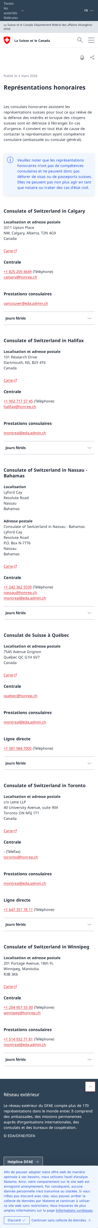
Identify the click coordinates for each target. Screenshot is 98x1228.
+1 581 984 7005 (18, 748)
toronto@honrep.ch (21, 857)
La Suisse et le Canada (32, 40)
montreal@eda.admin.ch (25, 432)
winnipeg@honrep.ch (22, 1012)
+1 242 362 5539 (18, 587)
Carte (8, 250)
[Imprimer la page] (82, 57)
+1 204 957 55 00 (18, 1007)
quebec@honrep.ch (20, 695)
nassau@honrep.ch (20, 592)
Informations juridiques (74, 1210)
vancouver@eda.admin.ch (26, 303)
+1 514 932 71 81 (18, 1039)
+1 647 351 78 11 (18, 909)
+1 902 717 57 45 (18, 401)
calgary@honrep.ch (20, 277)
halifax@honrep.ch (20, 406)
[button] (90, 1087)
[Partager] (92, 57)
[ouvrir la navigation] (91, 40)
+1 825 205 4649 (18, 271)
